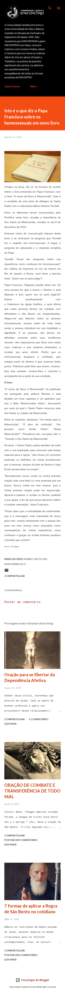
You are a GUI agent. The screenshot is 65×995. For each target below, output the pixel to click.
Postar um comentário (22, 602)
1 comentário (38, 719)
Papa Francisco (15, 564)
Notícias (40, 558)
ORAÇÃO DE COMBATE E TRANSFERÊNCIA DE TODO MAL (32, 790)
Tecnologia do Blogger (34, 980)
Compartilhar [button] (14, 575)
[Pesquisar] (50, 6)
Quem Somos (12, 86)
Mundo (28, 558)
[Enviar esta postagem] (6, 571)
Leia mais (10, 723)
